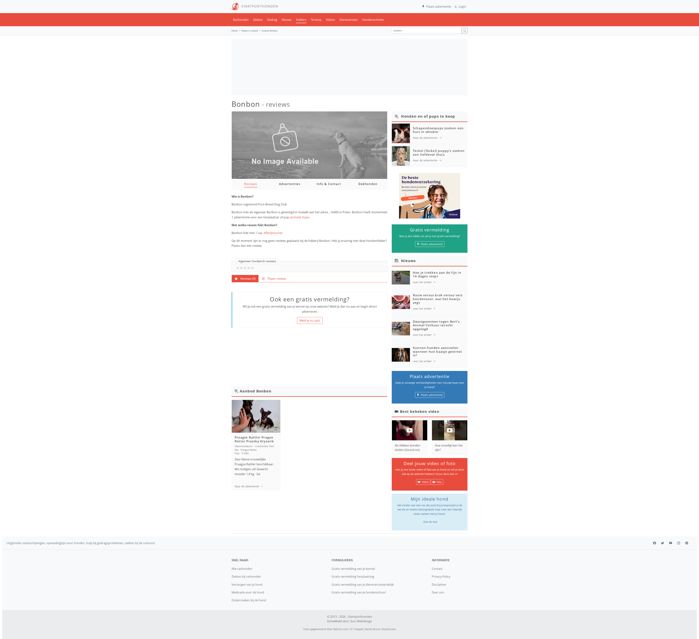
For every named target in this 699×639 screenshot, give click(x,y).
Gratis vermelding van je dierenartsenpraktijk (363, 585)
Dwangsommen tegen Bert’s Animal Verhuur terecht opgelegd (436, 325)
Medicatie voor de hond (248, 592)
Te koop (316, 20)
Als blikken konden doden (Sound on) (407, 447)
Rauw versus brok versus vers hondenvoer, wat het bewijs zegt (438, 299)
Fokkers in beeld (249, 30)
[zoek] (464, 30)
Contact (437, 569)
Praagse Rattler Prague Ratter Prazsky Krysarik (254, 439)
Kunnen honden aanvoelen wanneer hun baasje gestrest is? (437, 351)
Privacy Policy (441, 577)
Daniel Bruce (372, 629)
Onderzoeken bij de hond (249, 600)
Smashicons (388, 629)
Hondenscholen (373, 20)
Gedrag (272, 20)
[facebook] (654, 543)
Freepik (358, 629)
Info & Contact (329, 184)
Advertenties (290, 184)
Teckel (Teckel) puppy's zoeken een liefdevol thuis (439, 152)
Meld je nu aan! (309, 320)
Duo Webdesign (361, 621)
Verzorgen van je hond (247, 585)
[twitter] (662, 543)
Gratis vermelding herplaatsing (353, 577)
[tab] (245, 278)
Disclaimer (439, 585)
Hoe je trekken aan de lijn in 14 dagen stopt (437, 274)
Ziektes (258, 20)
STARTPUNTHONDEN (258, 6)
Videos (330, 20)
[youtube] (670, 543)
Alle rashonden (242, 569)
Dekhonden (367, 184)
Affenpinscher (273, 233)
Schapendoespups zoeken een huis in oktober (438, 130)
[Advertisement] (349, 66)
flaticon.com (340, 629)
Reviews (250, 184)
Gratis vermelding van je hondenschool (359, 592)
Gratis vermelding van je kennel (353, 569)
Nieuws (287, 20)
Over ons (438, 592)
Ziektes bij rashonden (246, 577)
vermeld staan (300, 217)
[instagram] (678, 543)
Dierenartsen (348, 20)
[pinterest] (686, 543)
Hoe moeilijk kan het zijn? (449, 447)
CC (351, 629)
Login (462, 7)
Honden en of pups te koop (428, 116)
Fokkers (301, 20)
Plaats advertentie (438, 7)
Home (235, 30)
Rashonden (241, 20)
